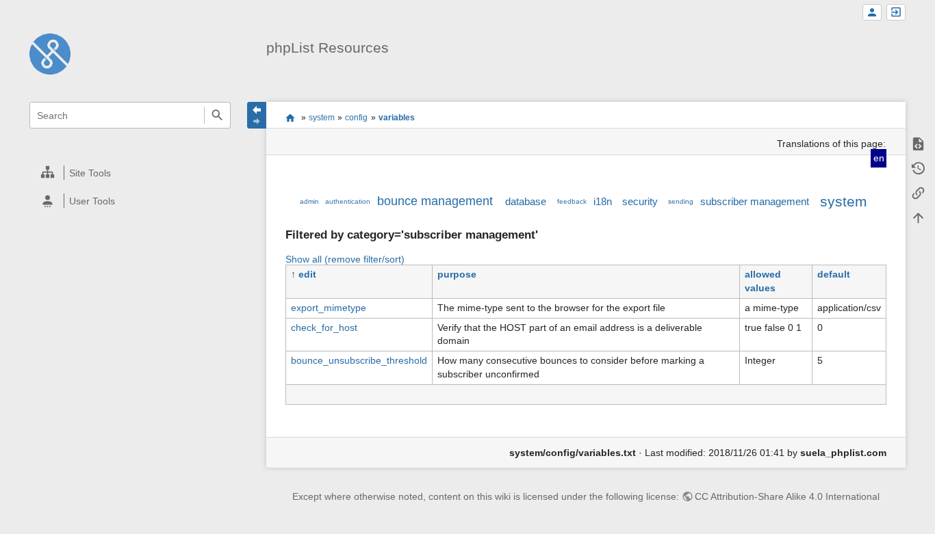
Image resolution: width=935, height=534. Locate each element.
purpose (456, 274)
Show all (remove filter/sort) (345, 259)
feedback (572, 201)
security (640, 201)
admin (309, 201)
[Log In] (896, 12)
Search (217, 115)
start (290, 117)
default (833, 274)
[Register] (872, 12)
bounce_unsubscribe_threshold (359, 360)
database (525, 201)
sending (680, 201)
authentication (347, 201)
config (356, 117)
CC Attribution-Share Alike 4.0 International (787, 496)
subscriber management (754, 201)
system (322, 117)
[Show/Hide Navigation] (256, 115)
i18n (602, 201)
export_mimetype (328, 307)
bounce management (435, 201)
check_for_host (324, 327)
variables (397, 117)
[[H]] (50, 53)
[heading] (131, 172)
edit (307, 274)
